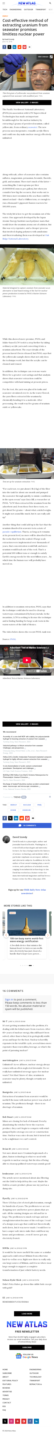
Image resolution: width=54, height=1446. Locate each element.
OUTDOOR (28, 9)
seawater (32, 127)
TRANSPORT (41, 9)
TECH (5, 9)
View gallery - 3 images (27, 102)
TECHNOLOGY (35, 1377)
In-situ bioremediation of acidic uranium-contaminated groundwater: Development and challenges (22, 767)
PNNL (13, 639)
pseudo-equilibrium (12, 531)
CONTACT (7, 1402)
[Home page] (27, 4)
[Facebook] (4, 47)
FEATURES (7, 1384)
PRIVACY (6, 1399)
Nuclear (27, 805)
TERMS (6, 1395)
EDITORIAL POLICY (10, 1380)
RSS (4, 1406)
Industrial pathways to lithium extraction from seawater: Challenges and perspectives (23, 747)
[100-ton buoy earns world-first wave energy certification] (27, 922)
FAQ (4, 1410)
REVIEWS (6, 1388)
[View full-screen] (51, 56)
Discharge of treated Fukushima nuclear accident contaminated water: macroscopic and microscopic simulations (26, 785)
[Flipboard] (24, 47)
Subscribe (27, 1347)
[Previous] (6, 935)
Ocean (13, 810)
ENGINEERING (15, 9)
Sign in (9, 999)
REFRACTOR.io (36, 1384)
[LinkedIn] (14, 47)
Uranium (26, 810)
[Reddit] (19, 47)
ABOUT (6, 1377)
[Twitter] (9, 47)
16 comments (29, 825)
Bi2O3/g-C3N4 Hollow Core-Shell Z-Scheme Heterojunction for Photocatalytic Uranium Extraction (25, 776)
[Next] (47, 935)
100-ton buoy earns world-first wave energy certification (26, 940)
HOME (5, 1369)
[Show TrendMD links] (50, 797)
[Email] (29, 47)
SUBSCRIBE (7, 1373)
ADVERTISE (7, 1391)
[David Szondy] (6, 839)
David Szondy (20, 837)
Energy (5, 16)
